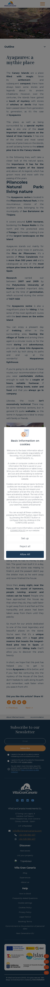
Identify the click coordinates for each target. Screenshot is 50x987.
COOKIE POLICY (18, 530)
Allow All (25, 554)
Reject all (25, 546)
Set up (25, 538)
